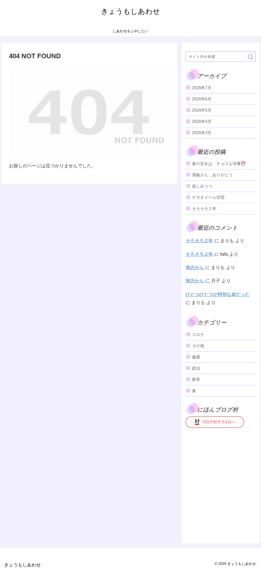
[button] (251, 57)
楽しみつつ (202, 186)
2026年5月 (202, 110)
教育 (196, 379)
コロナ (198, 334)
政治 (196, 368)
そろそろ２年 (204, 208)
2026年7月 (202, 88)
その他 (198, 346)
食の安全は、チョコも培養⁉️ (219, 163)
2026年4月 (202, 121)
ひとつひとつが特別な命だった (218, 294)
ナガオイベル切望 (208, 197)
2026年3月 (202, 133)
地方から (195, 267)
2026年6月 (202, 99)
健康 (196, 357)
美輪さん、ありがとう (212, 175)
